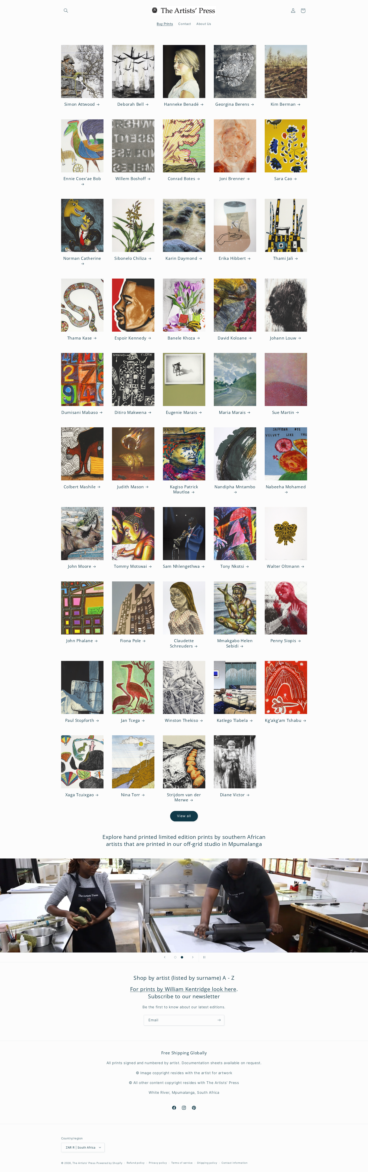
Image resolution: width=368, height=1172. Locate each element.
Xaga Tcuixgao (79, 795)
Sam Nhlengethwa (181, 566)
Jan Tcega (130, 720)
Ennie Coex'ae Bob (82, 178)
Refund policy (136, 1162)
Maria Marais (232, 412)
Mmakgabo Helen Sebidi (235, 643)
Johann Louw (283, 338)
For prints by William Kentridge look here (183, 989)
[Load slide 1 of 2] (175, 957)
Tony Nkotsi (232, 566)
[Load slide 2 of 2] (182, 957)
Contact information (234, 1162)
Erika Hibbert (232, 258)
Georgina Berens (232, 104)
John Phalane (79, 640)
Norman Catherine (82, 258)
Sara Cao (283, 178)
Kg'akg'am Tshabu (283, 720)
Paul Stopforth (79, 720)
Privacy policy (158, 1162)
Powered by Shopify (109, 1162)
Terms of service (182, 1162)
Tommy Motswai (130, 566)
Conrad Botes (181, 178)
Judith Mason (130, 487)
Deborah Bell (130, 104)
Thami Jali (283, 258)
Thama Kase (79, 338)
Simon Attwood (79, 104)
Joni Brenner (232, 178)
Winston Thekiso (181, 720)
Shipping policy (207, 1162)
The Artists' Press (83, 1162)
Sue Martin (283, 412)
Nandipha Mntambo (234, 487)
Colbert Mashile (80, 487)
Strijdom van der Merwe (184, 797)
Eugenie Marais (181, 412)
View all (184, 816)
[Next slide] (192, 957)
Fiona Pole (130, 640)
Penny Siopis (283, 640)
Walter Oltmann (283, 566)
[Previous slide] (164, 957)
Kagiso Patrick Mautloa (184, 489)
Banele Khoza (181, 338)
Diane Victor (232, 795)
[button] (66, 11)
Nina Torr (130, 795)
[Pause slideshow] (203, 957)
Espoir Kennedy (131, 338)
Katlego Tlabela (232, 720)
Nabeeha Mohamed (286, 487)
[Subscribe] (219, 1020)
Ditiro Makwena (131, 412)
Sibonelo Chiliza (130, 258)
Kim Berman (283, 104)
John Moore (79, 566)
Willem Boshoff (130, 178)
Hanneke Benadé (181, 104)
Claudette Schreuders (182, 643)
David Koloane (232, 338)
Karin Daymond (181, 258)
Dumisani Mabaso (79, 412)
